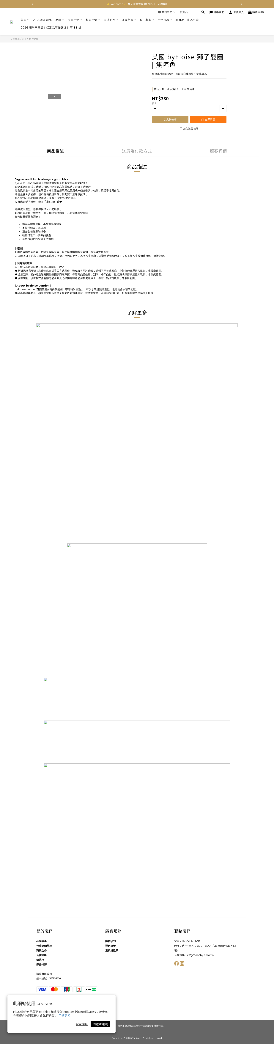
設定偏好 (82, 1024)
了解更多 (64, 1015)
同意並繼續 (100, 1024)
